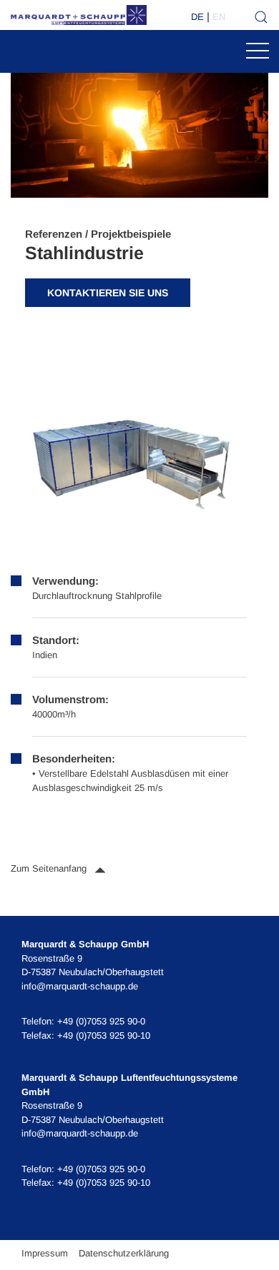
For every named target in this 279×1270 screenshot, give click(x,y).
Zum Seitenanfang (50, 868)
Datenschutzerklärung (124, 1253)
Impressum (44, 1253)
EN (218, 16)
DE (197, 16)
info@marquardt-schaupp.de (79, 986)
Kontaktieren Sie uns (107, 292)
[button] (129, 462)
